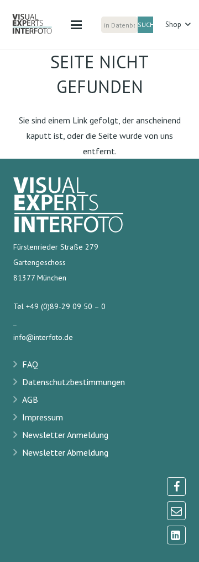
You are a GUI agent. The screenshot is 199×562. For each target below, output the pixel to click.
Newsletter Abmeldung (65, 452)
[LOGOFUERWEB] (38, 25)
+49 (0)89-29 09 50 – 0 (66, 306)
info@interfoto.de (43, 337)
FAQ (30, 364)
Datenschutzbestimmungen (73, 381)
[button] (76, 24)
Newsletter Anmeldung (65, 434)
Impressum (42, 417)
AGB (30, 399)
